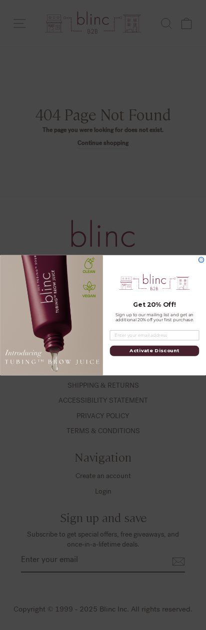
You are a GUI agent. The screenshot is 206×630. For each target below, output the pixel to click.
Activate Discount (155, 351)
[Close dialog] (201, 259)
